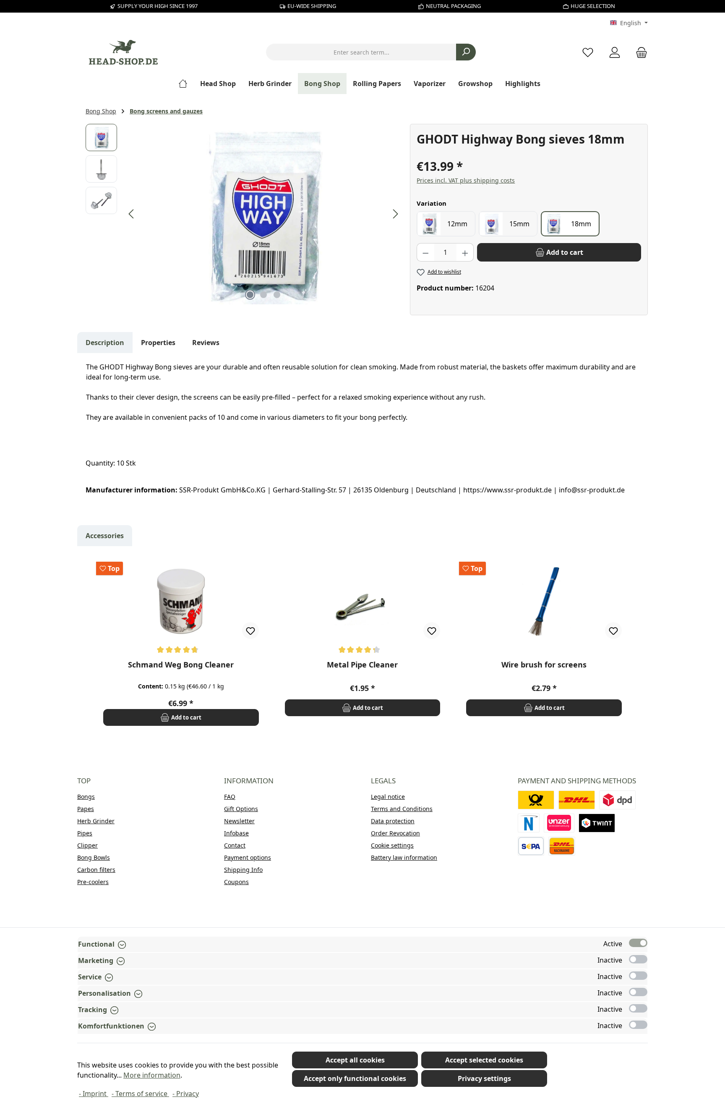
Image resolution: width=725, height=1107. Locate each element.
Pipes (84, 833)
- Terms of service (140, 1093)
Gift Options (241, 809)
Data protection (393, 821)
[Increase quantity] (465, 252)
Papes (85, 809)
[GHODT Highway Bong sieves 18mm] (263, 214)
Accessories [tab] (105, 535)
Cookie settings (392, 845)
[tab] (105, 342)
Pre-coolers (93, 882)
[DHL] (576, 799)
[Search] (466, 52)
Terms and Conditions (402, 809)
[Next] (395, 214)
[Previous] (131, 214)
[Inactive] (638, 959)
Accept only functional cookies (355, 1078)
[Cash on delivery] (561, 846)
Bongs (86, 797)
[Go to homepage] (123, 52)
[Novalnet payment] (529, 823)
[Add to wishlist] (250, 630)
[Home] (186, 83)
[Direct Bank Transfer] (559, 823)
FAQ (229, 797)
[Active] (638, 943)
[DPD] (617, 799)
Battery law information (404, 857)
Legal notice (388, 797)
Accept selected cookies (484, 1060)
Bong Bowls (93, 857)
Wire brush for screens (544, 665)
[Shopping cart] (639, 52)
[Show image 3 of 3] (277, 294)
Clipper (87, 845)
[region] (243, 214)
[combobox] (361, 52)
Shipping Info (243, 870)
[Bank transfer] (531, 846)
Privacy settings (484, 1078)
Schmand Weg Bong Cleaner (181, 665)
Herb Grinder (96, 821)
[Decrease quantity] (425, 252)
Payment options (247, 857)
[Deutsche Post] (536, 799)
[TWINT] (597, 823)
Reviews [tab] (205, 342)
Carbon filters (96, 870)
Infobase (236, 833)
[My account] (614, 52)
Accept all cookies (355, 1060)
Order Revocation (395, 833)
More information (151, 1075)
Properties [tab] (158, 342)
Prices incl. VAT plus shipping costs (466, 180)
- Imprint (93, 1093)
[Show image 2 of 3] (263, 294)
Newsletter (239, 821)
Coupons (236, 882)
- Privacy (185, 1093)
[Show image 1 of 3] (250, 294)
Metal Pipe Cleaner (362, 665)
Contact (234, 845)
